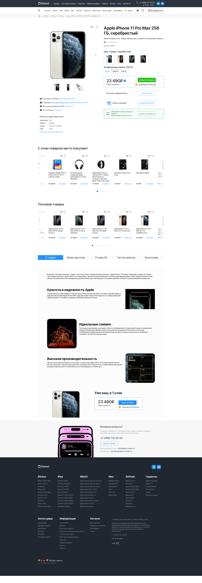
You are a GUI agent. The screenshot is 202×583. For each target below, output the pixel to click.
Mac (72, 11)
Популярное (117, 11)
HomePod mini (151, 486)
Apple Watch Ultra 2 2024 (89, 501)
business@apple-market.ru (121, 451)
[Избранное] (142, 10)
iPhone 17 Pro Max (44, 492)
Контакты (127, 4)
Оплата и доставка (67, 534)
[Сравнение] (137, 10)
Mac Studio (113, 495)
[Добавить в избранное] (97, 27)
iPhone (55, 11)
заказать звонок (109, 443)
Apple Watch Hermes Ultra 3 (90, 486)
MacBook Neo (114, 481)
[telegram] (158, 3)
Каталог (48, 11)
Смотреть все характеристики (51, 132)
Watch (66, 11)
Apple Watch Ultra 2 (87, 498)
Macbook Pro (113, 484)
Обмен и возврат (93, 4)
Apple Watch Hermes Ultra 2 (90, 484)
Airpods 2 (129, 504)
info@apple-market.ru (126, 448)
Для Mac (41, 534)
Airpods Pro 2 (130, 492)
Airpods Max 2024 (132, 486)
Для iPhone (42, 528)
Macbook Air (113, 486)
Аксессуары (107, 11)
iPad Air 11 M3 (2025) (65, 495)
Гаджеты (87, 11)
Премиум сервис (44, 526)
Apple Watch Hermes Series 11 (91, 481)
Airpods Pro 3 (130, 481)
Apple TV (149, 484)
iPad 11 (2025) (63, 492)
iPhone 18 (41, 486)
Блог (119, 4)
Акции (130, 11)
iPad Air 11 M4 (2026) (65, 498)
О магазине (64, 523)
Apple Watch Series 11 (88, 495)
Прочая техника (152, 495)
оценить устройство (147, 114)
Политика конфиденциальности (71, 531)
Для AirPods (42, 523)
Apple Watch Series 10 (88, 492)
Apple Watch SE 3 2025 (88, 489)
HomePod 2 (150, 489)
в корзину (40, 184)
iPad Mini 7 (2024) (64, 506)
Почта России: (48, 110)
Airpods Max (130, 498)
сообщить (106, 184)
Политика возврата (67, 528)
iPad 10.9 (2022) (63, 489)
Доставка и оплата (69, 4)
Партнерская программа (69, 537)
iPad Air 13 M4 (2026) (65, 504)
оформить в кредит (146, 103)
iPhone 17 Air (42, 498)
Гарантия (81, 4)
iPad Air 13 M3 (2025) (65, 501)
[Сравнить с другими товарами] (92, 27)
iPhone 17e (42, 489)
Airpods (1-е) (130, 506)
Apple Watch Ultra (86, 506)
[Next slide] (95, 55)
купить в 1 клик (146, 93)
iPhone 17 (41, 501)
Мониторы (96, 11)
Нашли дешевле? (113, 84)
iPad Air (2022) (63, 481)
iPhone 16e (42, 504)
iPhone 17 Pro (42, 495)
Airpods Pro (130, 495)
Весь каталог (95, 523)
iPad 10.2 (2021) (63, 486)
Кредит (57, 4)
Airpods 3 (129, 501)
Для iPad (41, 531)
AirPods (79, 11)
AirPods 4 (129, 484)
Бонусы (113, 4)
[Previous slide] (40, 55)
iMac (110, 489)
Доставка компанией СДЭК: (53, 106)
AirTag (148, 492)
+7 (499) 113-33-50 (147, 3)
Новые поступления (97, 526)
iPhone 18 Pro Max (44, 481)
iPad (61, 11)
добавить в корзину (146, 80)
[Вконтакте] (162, 3)
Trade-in (105, 4)
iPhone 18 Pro (43, 484)
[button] (97, 191)
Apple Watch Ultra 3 (87, 504)
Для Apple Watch (44, 537)
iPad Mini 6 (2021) (64, 484)
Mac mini (112, 492)
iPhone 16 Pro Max (44, 506)
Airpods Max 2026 (132, 489)
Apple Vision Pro (151, 481)
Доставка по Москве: (51, 99)
